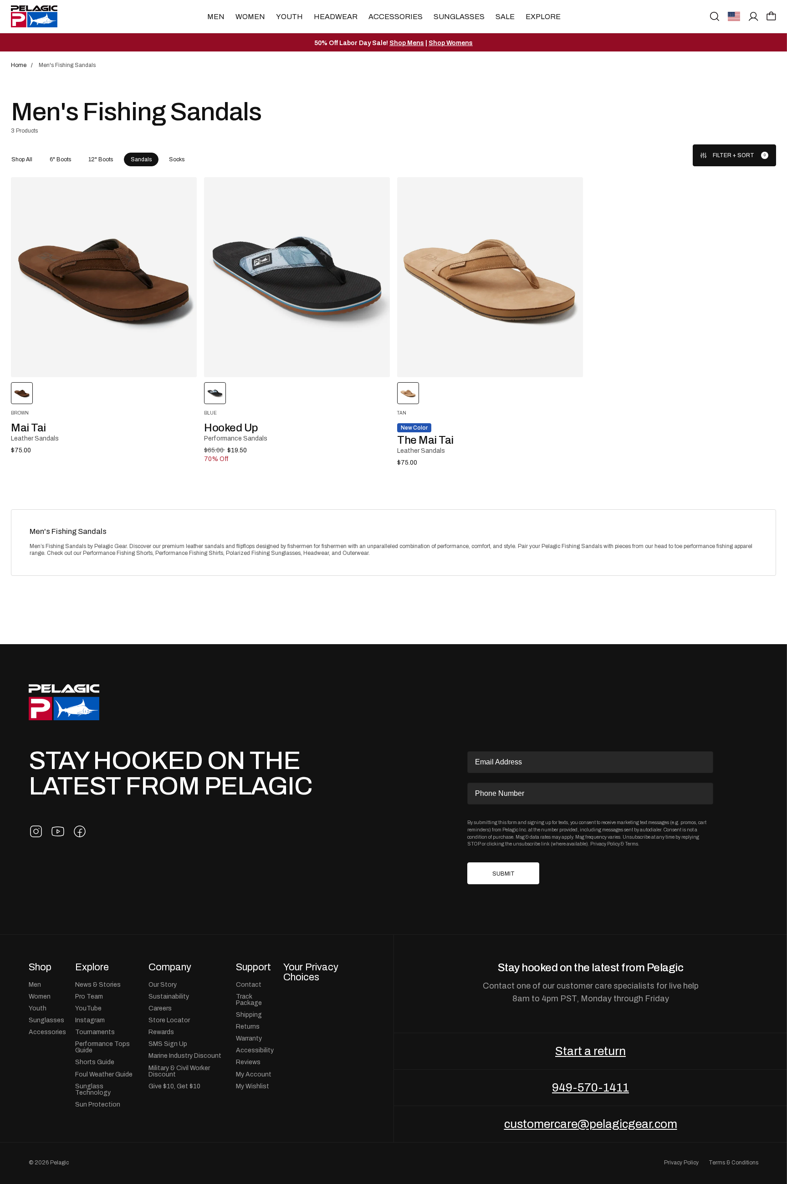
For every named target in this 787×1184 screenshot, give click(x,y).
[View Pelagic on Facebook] (79, 831)
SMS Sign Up (167, 1043)
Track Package (249, 999)
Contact (248, 984)
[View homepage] (34, 16)
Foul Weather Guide (104, 1074)
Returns (248, 1026)
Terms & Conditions (733, 1162)
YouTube (88, 1008)
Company (169, 967)
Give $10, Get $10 (174, 1086)
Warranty (249, 1038)
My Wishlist (252, 1086)
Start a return (590, 1051)
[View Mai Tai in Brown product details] (104, 277)
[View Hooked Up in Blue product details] (297, 277)
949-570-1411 (590, 1087)
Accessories (395, 16)
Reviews (248, 1062)
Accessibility (255, 1050)
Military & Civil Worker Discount (179, 1071)
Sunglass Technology (93, 1089)
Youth (289, 16)
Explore (543, 16)
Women (250, 16)
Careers (160, 1008)
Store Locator (169, 1020)
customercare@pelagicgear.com (590, 1124)
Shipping (249, 1014)
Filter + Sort (733, 155)
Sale (505, 16)
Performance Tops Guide (102, 1046)
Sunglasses (459, 16)
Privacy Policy (605, 843)
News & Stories (98, 984)
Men (216, 16)
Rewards (161, 1032)
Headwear (336, 16)
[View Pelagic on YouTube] (58, 831)
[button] (771, 16)
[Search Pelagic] (714, 16)
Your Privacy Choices (310, 972)
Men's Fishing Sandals (68, 531)
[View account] (753, 16)
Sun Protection (97, 1104)
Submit (503, 874)
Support (253, 967)
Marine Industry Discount (184, 1055)
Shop (40, 967)
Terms (631, 843)
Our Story (162, 984)
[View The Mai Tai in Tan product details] (490, 277)
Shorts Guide (94, 1062)
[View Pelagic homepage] (64, 702)
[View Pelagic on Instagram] (36, 831)
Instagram (90, 1020)
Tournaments (95, 1032)
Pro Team (89, 996)
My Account (253, 1074)
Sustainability (168, 996)
